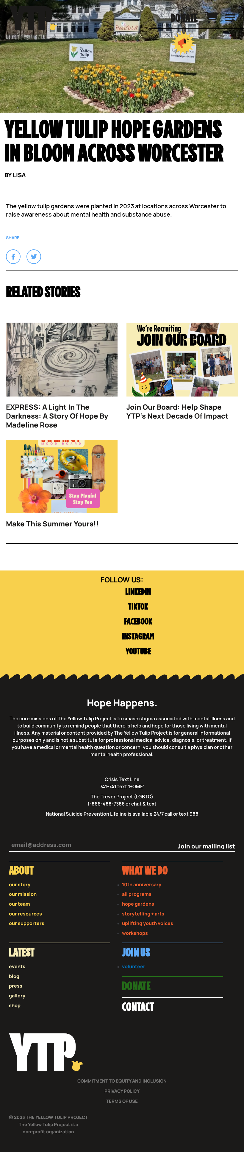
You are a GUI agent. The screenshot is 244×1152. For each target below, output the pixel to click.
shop (15, 1005)
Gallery (17, 996)
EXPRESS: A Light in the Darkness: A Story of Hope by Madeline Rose (57, 416)
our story (19, 885)
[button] (13, 256)
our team (19, 904)
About (21, 871)
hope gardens (138, 904)
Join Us (136, 953)
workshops (135, 933)
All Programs (136, 894)
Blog (14, 976)
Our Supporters (26, 923)
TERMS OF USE (122, 1101)
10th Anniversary (141, 885)
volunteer (133, 966)
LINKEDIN (138, 592)
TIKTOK (138, 607)
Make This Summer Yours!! (52, 523)
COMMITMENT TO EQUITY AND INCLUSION (122, 1081)
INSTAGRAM (138, 636)
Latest (22, 953)
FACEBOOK (138, 621)
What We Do (145, 871)
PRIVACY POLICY (122, 1091)
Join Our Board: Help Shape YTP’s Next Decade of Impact (177, 411)
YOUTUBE (138, 651)
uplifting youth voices (147, 923)
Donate (184, 18)
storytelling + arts (143, 914)
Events (17, 966)
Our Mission (23, 894)
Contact (138, 1007)
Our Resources (25, 914)
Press (15, 986)
